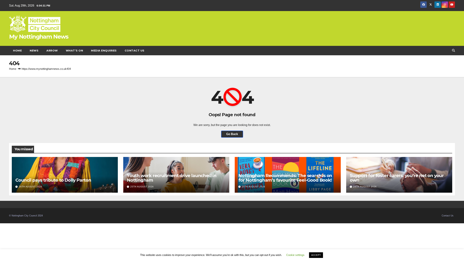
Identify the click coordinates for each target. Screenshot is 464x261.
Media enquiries (104, 50)
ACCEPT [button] (316, 255)
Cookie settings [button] (295, 254)
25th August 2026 (142, 186)
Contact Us (134, 50)
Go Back (232, 134)
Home (17, 50)
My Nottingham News (38, 36)
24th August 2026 (365, 186)
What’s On (74, 50)
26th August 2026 (30, 186)
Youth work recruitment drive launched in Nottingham (171, 178)
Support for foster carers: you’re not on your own (397, 178)
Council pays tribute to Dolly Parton (53, 180)
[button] (453, 50)
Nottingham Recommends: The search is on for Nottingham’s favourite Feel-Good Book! (285, 178)
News (34, 50)
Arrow (52, 50)
